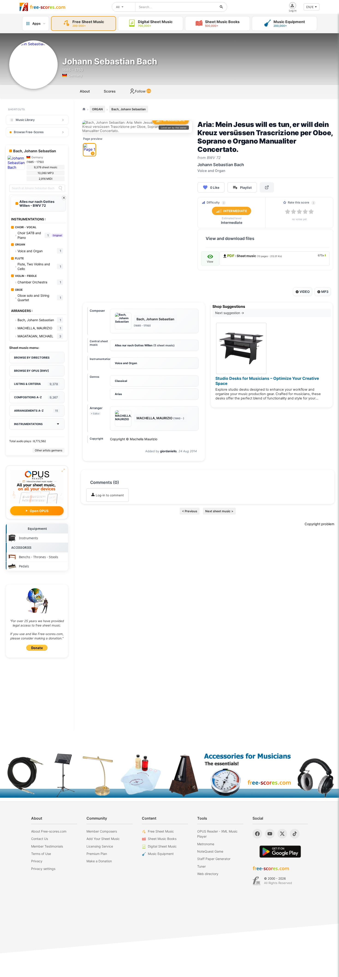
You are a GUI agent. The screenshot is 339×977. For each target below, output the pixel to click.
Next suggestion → (229, 313)
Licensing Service (99, 846)
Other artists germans (48, 450)
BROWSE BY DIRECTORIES (32, 357)
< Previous (189, 511)
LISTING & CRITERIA (36, 384)
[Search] (60, 188)
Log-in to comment (109, 495)
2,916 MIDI (45, 178)
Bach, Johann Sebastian (128, 109)
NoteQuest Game (210, 851)
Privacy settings (43, 869)
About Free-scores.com (48, 831)
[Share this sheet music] (267, 187)
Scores (110, 91)
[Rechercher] (221, 7)
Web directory (207, 874)
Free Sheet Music (161, 831)
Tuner (201, 866)
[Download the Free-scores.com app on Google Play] (280, 851)
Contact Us (39, 839)
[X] (282, 834)
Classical (121, 381)
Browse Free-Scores (29, 132)
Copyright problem (319, 524)
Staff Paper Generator (213, 859)
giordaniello (168, 451)
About (85, 91)
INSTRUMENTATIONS (28, 424)
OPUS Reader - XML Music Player (217, 833)
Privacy (36, 861)
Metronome (205, 844)
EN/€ (310, 7)
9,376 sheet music (45, 167)
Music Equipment (161, 854)
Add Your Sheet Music (103, 839)
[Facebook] (257, 834)
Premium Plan (96, 854)
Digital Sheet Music (162, 846)
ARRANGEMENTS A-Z (36, 411)
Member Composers (101, 831)
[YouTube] (270, 834)
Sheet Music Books (162, 839)
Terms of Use (41, 854)
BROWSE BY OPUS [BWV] (31, 370)
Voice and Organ (126, 363)
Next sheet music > (219, 511)
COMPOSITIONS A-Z (36, 397)
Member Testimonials (47, 846)
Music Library (25, 120)
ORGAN (97, 109)
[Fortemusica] (257, 880)
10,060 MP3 (46, 173)
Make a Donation (99, 861)
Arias (118, 394)
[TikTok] (295, 834)
